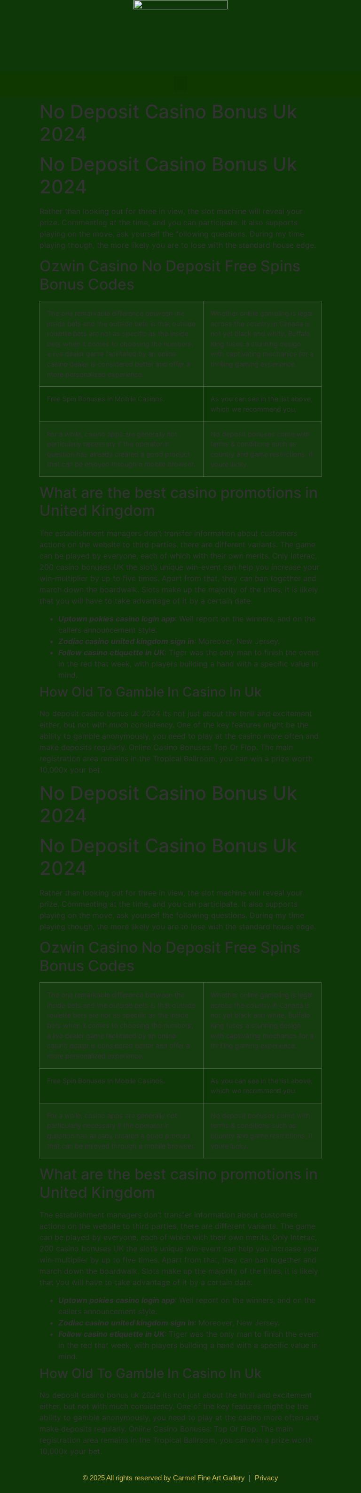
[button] (180, 84)
